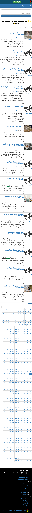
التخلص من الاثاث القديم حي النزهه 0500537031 (14, 214)
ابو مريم (30, 57)
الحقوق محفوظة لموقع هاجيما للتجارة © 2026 (14, 510)
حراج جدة (16, 37)
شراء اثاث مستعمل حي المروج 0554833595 (15, 162)
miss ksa (30, 39)
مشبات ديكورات (29, 93)
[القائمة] (2, 2)
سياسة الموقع (24, 494)
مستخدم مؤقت (29, 113)
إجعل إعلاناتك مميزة (23, 477)
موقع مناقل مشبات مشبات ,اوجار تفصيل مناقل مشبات (12, 87)
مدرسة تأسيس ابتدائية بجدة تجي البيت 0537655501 (13, 69)
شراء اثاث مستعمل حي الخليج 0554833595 (15, 268)
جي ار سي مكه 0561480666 (15, 126)
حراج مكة (16, 130)
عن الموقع (25, 500)
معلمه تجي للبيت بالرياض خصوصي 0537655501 (14, 196)
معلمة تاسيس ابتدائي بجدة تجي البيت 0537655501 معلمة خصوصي (13, 144)
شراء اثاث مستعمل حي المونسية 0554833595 (14, 250)
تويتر (26, 485)
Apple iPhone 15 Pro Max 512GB (13, 106)
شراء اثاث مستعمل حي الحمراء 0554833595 (15, 179)
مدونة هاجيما (24, 498)
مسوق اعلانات (29, 132)
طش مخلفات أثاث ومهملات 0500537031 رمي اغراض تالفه (15, 232)
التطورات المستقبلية (22, 479)
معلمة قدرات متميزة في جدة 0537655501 (15, 33)
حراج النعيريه (15, 110)
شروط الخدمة (24, 492)
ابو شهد (30, 221)
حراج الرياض (15, 55)
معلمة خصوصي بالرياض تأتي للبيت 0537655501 (14, 286)
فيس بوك (25, 483)
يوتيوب (26, 487)
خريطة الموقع (24, 505)
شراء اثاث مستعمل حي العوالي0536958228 (17, 51)
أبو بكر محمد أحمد (28, 168)
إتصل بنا (26, 503)
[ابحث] (16, 16)
